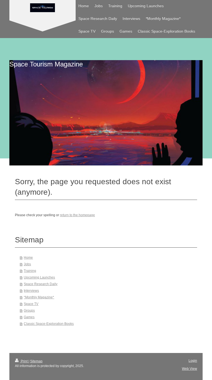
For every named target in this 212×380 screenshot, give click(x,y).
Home (28, 257)
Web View (189, 369)
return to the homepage (77, 215)
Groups (29, 310)
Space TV (31, 304)
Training (30, 271)
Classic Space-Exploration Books (49, 324)
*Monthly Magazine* (39, 297)
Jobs (27, 264)
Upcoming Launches (39, 277)
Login (193, 361)
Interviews (31, 291)
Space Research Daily (40, 284)
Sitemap (36, 361)
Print (24, 361)
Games (29, 317)
